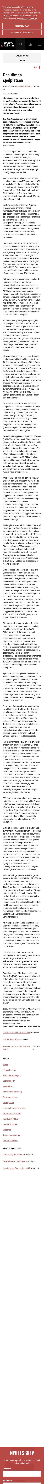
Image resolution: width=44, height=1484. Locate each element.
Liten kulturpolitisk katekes (14, 1108)
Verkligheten (8, 1102)
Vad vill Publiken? (10, 1140)
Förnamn (7, 1468)
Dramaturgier (9, 1080)
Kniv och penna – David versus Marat (16, 1048)
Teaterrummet (22, 55)
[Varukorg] (29, 44)
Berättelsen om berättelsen (14, 1161)
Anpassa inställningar (22, 32)
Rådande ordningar (11, 1075)
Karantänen (8, 1086)
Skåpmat (7, 1129)
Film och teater (9, 1070)
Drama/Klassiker (24, 86)
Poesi (5, 1064)
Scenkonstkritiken (10, 1119)
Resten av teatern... (11, 1097)
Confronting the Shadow (13, 1154)
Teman (22, 60)
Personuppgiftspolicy (28, 19)
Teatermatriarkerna (11, 1135)
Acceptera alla (22, 26)
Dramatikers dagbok (12, 1113)
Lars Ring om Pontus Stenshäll (16, 1032)
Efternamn (7, 1480)
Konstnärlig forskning (12, 1091)
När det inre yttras (11, 1039)
